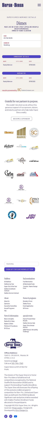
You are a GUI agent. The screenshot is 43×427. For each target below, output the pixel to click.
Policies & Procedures (11, 326)
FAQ (5, 311)
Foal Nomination (28, 282)
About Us (6, 301)
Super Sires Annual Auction (28, 326)
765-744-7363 (17, 363)
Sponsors (7, 303)
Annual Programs (9, 308)
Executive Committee (10, 306)
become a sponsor (21, 119)
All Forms (25, 308)
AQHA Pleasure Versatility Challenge (30, 330)
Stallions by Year (9, 284)
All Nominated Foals (29, 284)
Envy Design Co (22, 410)
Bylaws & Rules (8, 323)
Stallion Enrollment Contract (9, 290)
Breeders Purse (27, 301)
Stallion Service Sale (29, 323)
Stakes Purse (27, 303)
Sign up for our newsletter (19, 269)
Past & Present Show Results (29, 320)
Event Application (28, 306)
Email (15, 361)
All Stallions (7, 282)
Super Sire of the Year (10, 286)
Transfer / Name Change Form (30, 287)
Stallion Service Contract (11, 293)
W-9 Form (7, 328)
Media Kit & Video (9, 321)
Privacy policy (17, 408)
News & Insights (9, 319)
